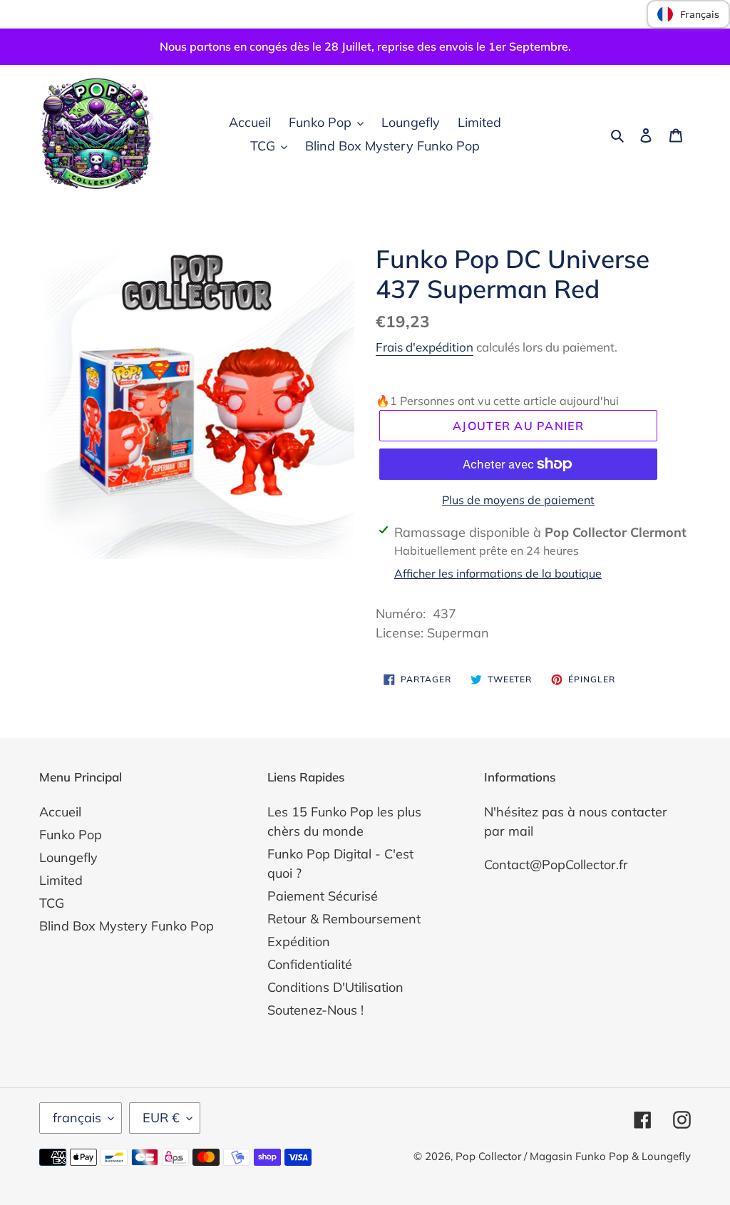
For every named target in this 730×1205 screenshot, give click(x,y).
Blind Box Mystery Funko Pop (126, 926)
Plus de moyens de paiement (518, 500)
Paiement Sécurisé (322, 896)
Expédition (298, 941)
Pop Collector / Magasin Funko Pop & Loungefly (573, 1156)
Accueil (60, 812)
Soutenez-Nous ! (315, 1010)
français (77, 1117)
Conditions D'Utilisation (335, 987)
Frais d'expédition (424, 346)
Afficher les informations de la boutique (498, 573)
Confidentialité (309, 964)
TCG (51, 903)
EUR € (161, 1117)
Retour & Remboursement (344, 919)
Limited (61, 880)
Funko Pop (70, 834)
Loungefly (68, 857)
